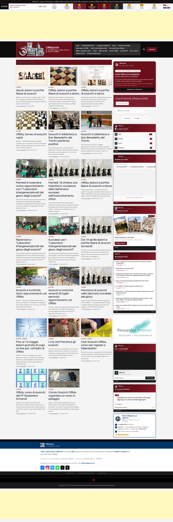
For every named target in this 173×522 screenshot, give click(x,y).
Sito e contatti (134, 51)
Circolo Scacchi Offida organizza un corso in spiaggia (62, 395)
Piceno (19, 87)
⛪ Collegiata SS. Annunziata (136, 166)
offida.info (116, 151)
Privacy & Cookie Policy (93, 53)
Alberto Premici (80, 53)
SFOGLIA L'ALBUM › (121, 243)
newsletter (152, 49)
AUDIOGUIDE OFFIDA (88, 45)
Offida (51, 87)
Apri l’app (151, 377)
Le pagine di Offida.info (103, 45)
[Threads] (67, 468)
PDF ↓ (153, 407)
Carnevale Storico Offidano (117, 48)
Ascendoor (95, 485)
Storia (114, 45)
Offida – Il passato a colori (83, 51)
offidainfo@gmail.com (88, 463)
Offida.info (52, 47)
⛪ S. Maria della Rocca (121, 166)
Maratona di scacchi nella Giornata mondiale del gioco (96, 293)
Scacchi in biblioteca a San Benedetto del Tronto (95, 137)
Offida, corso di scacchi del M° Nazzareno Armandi (30, 395)
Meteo (95, 51)
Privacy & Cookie (102, 473)
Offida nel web (103, 51)
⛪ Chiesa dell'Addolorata (152, 166)
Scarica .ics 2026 (122, 103)
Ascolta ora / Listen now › (134, 89)
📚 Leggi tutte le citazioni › (121, 407)
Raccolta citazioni (118, 410)
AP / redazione (22, 106)
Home (77, 45)
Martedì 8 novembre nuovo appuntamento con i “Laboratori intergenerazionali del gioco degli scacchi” (30, 189)
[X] (62, 468)
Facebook (137, 118)
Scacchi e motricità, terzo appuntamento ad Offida (31, 293)
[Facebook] (42, 468)
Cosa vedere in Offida (82, 48)
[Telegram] (52, 468)
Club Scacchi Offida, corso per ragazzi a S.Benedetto (93, 345)
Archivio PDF (124, 51)
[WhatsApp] (57, 468)
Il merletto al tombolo (124, 45)
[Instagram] (47, 468)
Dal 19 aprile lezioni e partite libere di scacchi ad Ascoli (96, 243)
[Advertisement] (86, 25)
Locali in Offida (113, 51)
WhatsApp (127, 118)
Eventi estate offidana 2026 (99, 48)
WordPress (110, 485)
